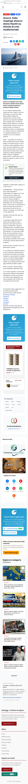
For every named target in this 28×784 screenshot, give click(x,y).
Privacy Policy (5, 751)
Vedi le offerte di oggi (11, 552)
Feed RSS (4, 748)
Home (3, 734)
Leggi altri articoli (13, 428)
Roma (18, 14)
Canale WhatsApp (14, 528)
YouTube (5, 300)
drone (13, 404)
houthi (19, 404)
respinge (18, 401)
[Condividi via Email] (15, 44)
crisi (13, 407)
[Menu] (25, 6)
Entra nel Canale (15, 96)
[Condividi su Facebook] (11, 41)
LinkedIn (5, 304)
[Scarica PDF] (18, 44)
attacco (7, 404)
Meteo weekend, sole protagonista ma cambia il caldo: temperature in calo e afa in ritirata (13, 586)
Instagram (6, 302)
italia (12, 401)
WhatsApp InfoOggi (9, 294)
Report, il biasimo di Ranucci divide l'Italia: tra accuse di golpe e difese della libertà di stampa (13, 666)
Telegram (6, 298)
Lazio (12, 14)
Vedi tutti (14, 675)
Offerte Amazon (6, 736)
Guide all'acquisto (6, 739)
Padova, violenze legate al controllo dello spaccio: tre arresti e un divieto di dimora (13, 613)
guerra (7, 401)
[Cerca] (21, 6)
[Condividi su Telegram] (23, 41)
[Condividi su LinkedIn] (17, 41)
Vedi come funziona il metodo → (12, 697)
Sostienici (4, 745)
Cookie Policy (5, 753)
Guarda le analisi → (14, 177)
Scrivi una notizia (6, 742)
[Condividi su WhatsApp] (20, 41)
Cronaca (6, 14)
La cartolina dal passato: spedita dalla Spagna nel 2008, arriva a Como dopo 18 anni (13, 639)
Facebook (6, 296)
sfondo (7, 407)
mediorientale (8, 410)
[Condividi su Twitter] (14, 41)
